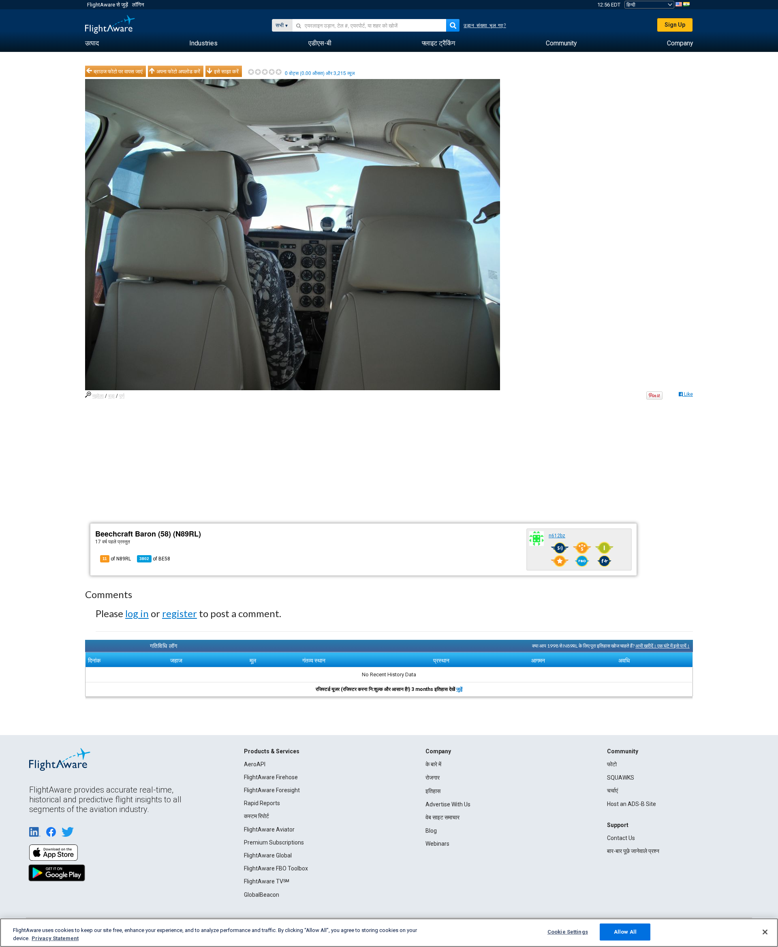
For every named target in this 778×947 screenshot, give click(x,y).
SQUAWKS (620, 777)
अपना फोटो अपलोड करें (178, 71)
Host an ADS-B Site (631, 804)
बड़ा (111, 396)
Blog (431, 830)
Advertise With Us (447, 804)
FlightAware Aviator (269, 829)
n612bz (557, 536)
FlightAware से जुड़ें (107, 5)
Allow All (625, 932)
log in (137, 613)
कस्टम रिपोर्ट (256, 816)
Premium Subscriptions (274, 842)
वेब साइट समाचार (442, 817)
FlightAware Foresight (272, 790)
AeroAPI (254, 764)
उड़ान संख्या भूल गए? (485, 25)
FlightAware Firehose (271, 777)
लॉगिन (138, 5)
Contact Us (621, 838)
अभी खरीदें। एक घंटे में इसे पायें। (662, 646)
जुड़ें (459, 689)
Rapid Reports (262, 803)
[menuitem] (92, 43)
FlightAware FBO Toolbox (276, 868)
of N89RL (117, 559)
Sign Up (675, 24)
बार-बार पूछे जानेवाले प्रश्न (633, 851)
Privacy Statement (55, 938)
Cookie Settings (567, 932)
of (154, 559)
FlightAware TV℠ (266, 881)
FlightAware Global (268, 855)
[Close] (765, 932)
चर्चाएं (612, 790)
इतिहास (432, 791)
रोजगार (432, 777)
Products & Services (271, 751)
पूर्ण (121, 396)
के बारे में (433, 764)
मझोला (98, 396)
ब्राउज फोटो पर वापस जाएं (118, 71)
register (179, 613)
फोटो (612, 764)
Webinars (437, 843)
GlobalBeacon (261, 894)
